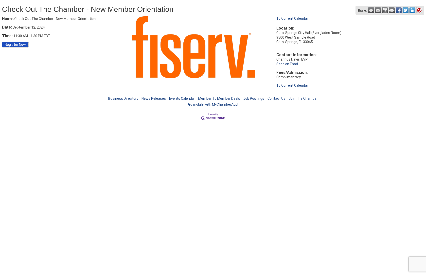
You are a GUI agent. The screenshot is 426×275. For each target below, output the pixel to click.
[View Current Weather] (392, 10)
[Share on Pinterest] (419, 10)
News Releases (154, 98)
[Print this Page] (371, 10)
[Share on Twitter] (405, 10)
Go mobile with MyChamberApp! (213, 104)
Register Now (15, 45)
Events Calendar (182, 98)
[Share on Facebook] (399, 10)
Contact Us (276, 98)
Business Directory (123, 98)
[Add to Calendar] (385, 10)
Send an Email (287, 64)
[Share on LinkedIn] (412, 10)
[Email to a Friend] (378, 10)
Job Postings (253, 98)
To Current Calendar (292, 18)
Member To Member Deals (219, 98)
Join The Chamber (303, 98)
